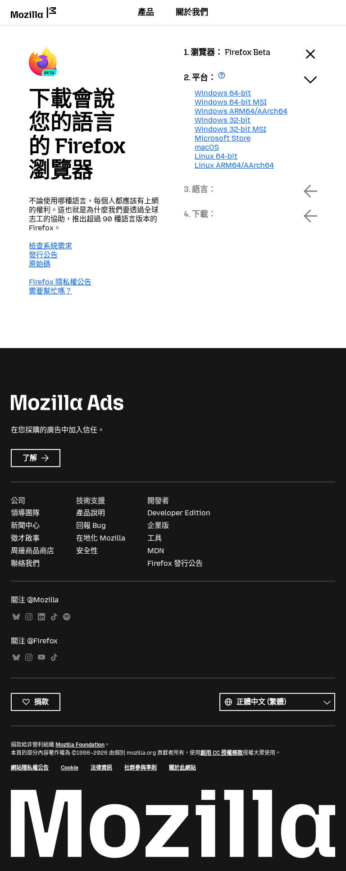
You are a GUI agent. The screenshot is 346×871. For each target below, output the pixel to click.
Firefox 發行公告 (175, 563)
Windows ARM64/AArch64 (241, 111)
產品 (146, 12)
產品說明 (90, 513)
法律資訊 (101, 768)
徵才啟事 (25, 538)
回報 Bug (91, 525)
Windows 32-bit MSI (230, 129)
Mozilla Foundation (80, 745)
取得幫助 (223, 78)
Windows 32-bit (222, 120)
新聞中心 (25, 525)
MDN (155, 550)
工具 (154, 538)
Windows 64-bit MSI (231, 102)
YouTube (41, 657)
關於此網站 (182, 768)
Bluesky (16, 617)
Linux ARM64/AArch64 (234, 165)
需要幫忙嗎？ (50, 291)
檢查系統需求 (50, 246)
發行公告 (43, 255)
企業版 (158, 525)
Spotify (66, 617)
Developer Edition (178, 513)
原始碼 (39, 264)
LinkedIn (41, 617)
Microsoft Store (222, 138)
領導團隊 (25, 513)
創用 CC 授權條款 (221, 753)
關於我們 (192, 12)
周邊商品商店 (32, 550)
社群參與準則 (140, 768)
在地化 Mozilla (100, 538)
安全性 (87, 550)
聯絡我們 (25, 563)
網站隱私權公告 (30, 768)
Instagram (28, 617)
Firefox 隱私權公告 (60, 282)
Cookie (69, 768)
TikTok (54, 617)
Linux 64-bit (216, 156)
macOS (207, 147)
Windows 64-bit (223, 93)
